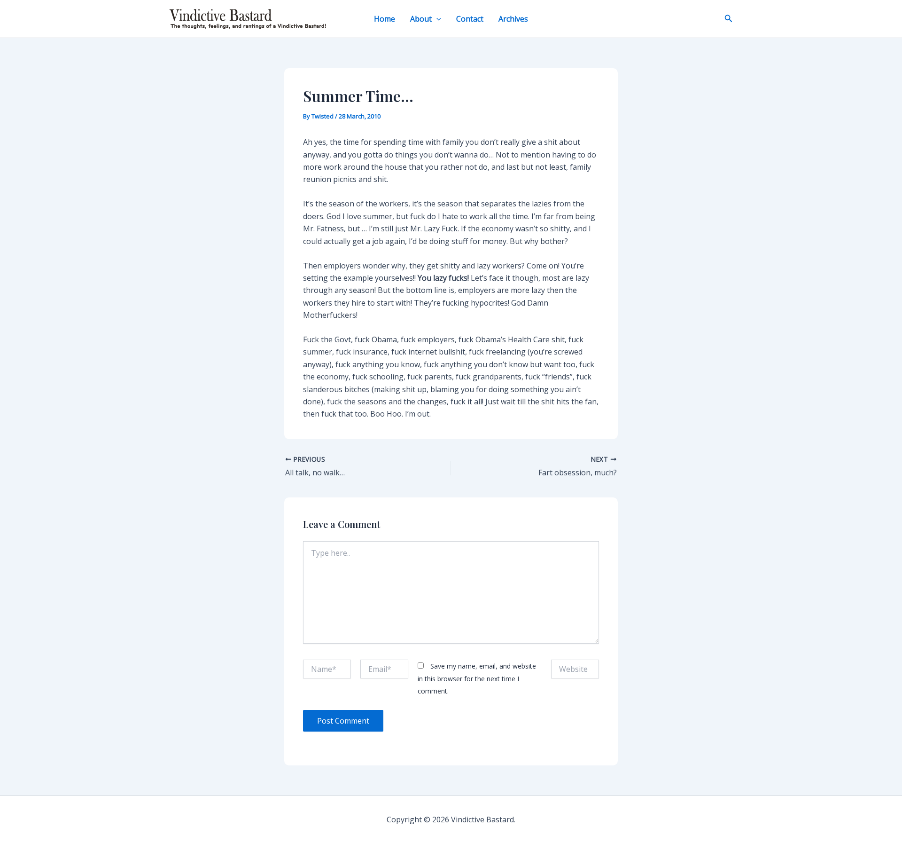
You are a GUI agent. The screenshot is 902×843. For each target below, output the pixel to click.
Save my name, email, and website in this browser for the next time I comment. (477, 678)
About (421, 19)
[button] (436, 19)
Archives (513, 19)
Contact (469, 19)
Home (384, 19)
